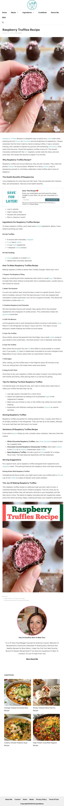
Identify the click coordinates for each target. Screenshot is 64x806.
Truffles (13, 139)
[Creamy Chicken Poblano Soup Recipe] (17, 727)
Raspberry (6, 139)
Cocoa (9, 258)
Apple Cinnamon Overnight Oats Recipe (14, 598)
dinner (45, 166)
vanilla (18, 248)
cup (9, 242)
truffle (43, 449)
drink (59, 475)
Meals (13, 13)
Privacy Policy (41, 799)
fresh (14, 245)
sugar (47, 397)
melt (22, 300)
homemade (52, 147)
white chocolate (45, 441)
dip (17, 351)
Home (4, 13)
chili (42, 452)
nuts (28, 258)
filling (14, 449)
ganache (5, 314)
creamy (23, 449)
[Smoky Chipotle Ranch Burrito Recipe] (46, 693)
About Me (55, 13)
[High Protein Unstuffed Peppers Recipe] (46, 727)
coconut (47, 407)
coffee (13, 478)
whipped (5, 466)
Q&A (4, 17)
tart (26, 152)
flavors (18, 141)
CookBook (42, 13)
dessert (11, 166)
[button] (3, 22)
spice (15, 433)
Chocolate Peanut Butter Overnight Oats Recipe (16, 600)
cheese (59, 447)
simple (38, 226)
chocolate (26, 141)
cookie (52, 337)
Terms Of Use (54, 799)
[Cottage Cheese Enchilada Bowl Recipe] (17, 693)
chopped (29, 240)
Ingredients (27, 13)
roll (29, 349)
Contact (17, 799)
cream (19, 242)
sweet (49, 139)
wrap (59, 323)
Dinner (6, 596)
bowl (51, 278)
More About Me (32, 659)
